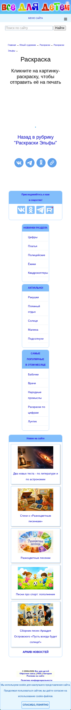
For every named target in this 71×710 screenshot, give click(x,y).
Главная (12, 45)
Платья (32, 246)
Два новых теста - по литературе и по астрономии (35, 476)
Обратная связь (28, 673)
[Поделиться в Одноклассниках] (41, 162)
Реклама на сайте (35, 676)
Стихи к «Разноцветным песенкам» (35, 518)
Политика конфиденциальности (36, 680)
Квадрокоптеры (38, 272)
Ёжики (32, 264)
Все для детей (42, 671)
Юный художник (28, 45)
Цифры (32, 237)
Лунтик (32, 421)
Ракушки (33, 297)
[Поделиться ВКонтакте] (18, 162)
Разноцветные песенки (35, 557)
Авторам (47, 673)
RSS (39, 673)
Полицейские (36, 255)
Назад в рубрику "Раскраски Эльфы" (35, 139)
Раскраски (45, 45)
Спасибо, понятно (35, 704)
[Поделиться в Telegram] (30, 162)
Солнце (33, 320)
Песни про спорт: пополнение (35, 594)
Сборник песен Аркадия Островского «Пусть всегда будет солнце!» (35, 636)
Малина (33, 329)
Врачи (32, 383)
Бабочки (33, 374)
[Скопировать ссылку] (52, 162)
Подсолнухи (36, 338)
